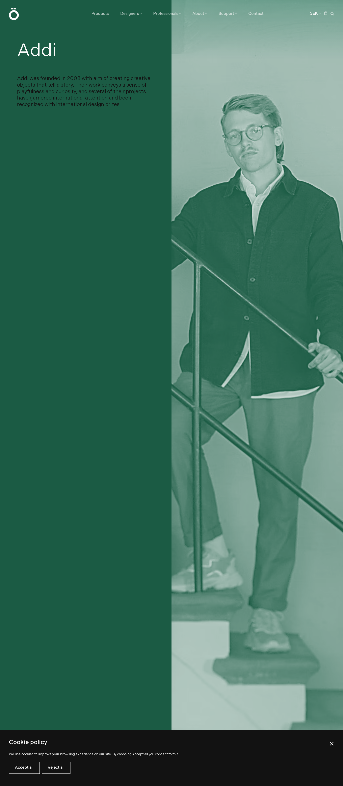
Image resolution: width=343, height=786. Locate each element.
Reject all (56, 767)
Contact (256, 13)
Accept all (24, 767)
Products (100, 13)
